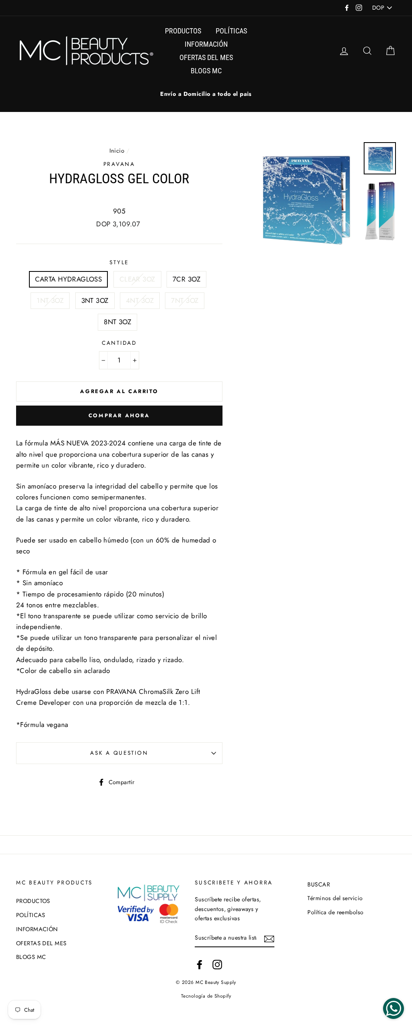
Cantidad (119, 343)
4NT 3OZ (140, 300)
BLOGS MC (206, 70)
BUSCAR (318, 884)
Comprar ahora (119, 415)
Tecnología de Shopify (206, 995)
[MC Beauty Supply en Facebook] (199, 964)
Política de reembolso (335, 912)
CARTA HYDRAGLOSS (68, 279)
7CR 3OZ (186, 279)
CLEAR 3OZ (137, 279)
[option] (206, 94)
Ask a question (119, 753)
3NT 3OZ (95, 300)
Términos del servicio (335, 898)
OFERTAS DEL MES (206, 57)
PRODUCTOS (183, 31)
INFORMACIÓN (206, 44)
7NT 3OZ (184, 300)
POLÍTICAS (231, 31)
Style (119, 262)
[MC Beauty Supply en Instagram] (217, 964)
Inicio (117, 151)
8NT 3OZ (117, 322)
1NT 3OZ (50, 300)
